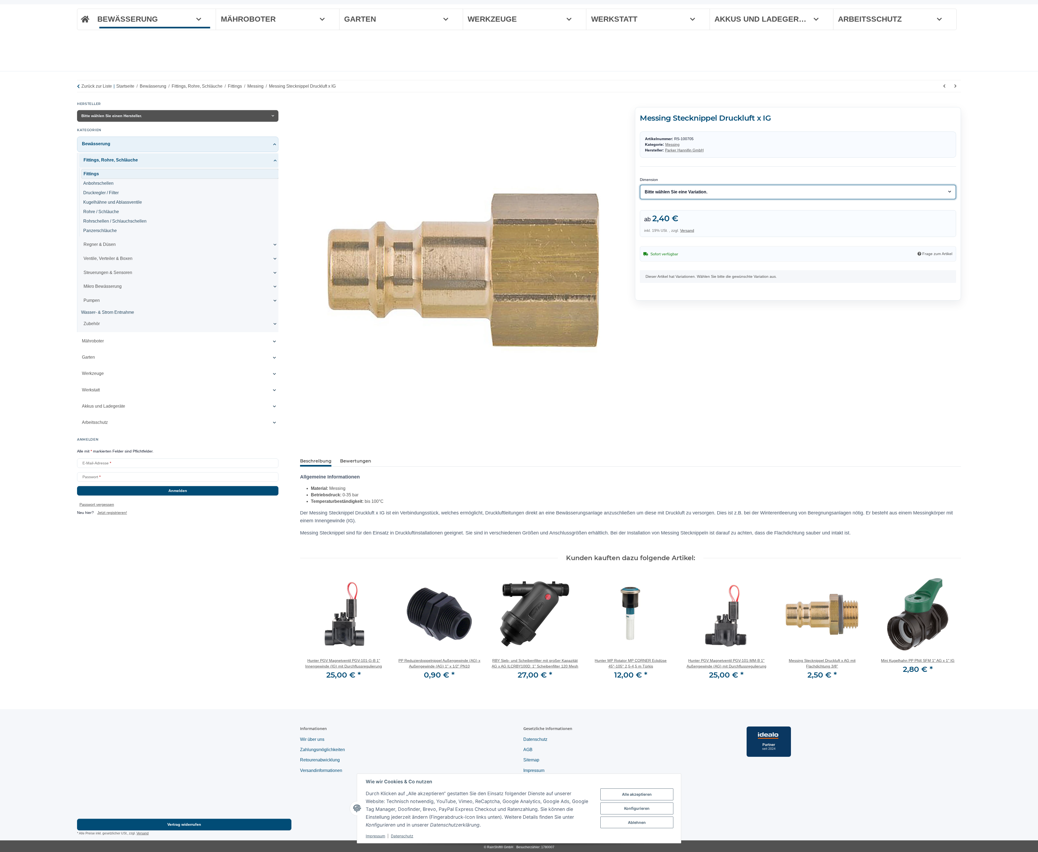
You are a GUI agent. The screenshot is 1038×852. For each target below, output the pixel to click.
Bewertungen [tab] (355, 461)
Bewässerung (96, 143)
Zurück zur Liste (96, 86)
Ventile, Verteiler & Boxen (108, 258)
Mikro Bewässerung (103, 286)
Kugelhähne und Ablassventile (112, 202)
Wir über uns (312, 739)
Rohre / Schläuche (101, 211)
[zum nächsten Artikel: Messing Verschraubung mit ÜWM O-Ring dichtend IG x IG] (955, 86)
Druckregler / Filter (101, 192)
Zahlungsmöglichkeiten (322, 749)
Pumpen (92, 300)
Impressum (375, 836)
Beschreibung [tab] (315, 461)
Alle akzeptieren (637, 794)
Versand (687, 230)
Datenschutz (402, 836)
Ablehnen (637, 822)
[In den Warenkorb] (304, 104)
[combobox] (798, 192)
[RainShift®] (84, 19)
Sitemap (531, 760)
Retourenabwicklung (320, 760)
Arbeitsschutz (95, 422)
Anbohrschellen (98, 183)
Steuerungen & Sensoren (108, 272)
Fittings (91, 173)
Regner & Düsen (100, 244)
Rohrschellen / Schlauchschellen (115, 221)
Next (952, 629)
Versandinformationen (321, 770)
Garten (88, 357)
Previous (309, 629)
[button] (178, 144)
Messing (672, 144)
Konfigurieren (637, 808)
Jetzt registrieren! (112, 512)
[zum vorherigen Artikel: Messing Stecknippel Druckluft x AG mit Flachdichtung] (944, 86)
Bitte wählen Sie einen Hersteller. (111, 116)
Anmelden (177, 490)
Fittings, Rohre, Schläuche (111, 160)
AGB (528, 749)
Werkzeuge (93, 373)
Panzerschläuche (100, 230)
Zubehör (92, 323)
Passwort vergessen (96, 504)
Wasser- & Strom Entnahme (107, 312)
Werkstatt (91, 389)
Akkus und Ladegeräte (103, 406)
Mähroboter (93, 341)
